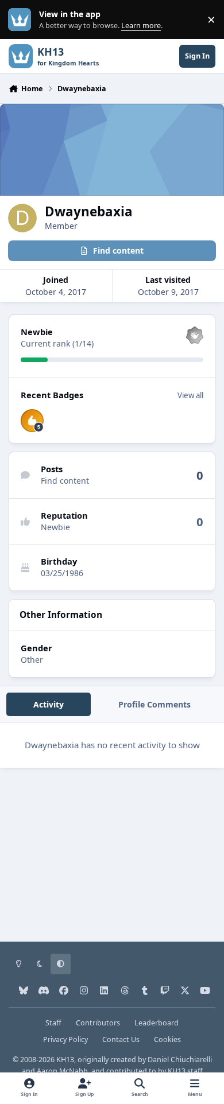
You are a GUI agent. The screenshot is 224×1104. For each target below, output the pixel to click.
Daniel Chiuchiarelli (180, 1059)
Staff (53, 1023)
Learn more (22, 19)
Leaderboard (156, 1023)
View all (190, 395)
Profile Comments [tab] (154, 704)
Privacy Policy (65, 1039)
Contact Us (121, 1039)
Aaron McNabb (62, 1071)
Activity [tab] (48, 704)
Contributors (98, 1023)
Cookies (167, 1039)
